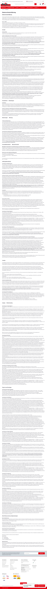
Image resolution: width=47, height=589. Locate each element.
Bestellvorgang (4, 561)
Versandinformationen (5, 566)
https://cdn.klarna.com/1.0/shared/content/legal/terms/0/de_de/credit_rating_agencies (14, 253)
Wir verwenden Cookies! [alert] (27, 585)
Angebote (36, 7)
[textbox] (33, 1)
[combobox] (33, 1)
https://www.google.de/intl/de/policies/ (31, 485)
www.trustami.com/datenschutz (8, 129)
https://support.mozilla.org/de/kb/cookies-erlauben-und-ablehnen (16, 277)
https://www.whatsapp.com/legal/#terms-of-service (9, 98)
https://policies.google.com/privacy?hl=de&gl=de (12, 333)
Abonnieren (41, 553)
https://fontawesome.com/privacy (31, 512)
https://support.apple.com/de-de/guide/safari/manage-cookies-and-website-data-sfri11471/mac (18, 278)
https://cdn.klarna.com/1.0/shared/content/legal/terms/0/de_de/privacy (12, 257)
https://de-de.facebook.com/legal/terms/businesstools (32, 340)
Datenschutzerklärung (16, 552)
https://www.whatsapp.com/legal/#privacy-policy (25, 98)
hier (24, 395)
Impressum (11, 566)
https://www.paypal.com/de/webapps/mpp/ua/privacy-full (10, 209)
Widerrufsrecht (12, 569)
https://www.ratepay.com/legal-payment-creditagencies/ (28, 206)
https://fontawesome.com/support (7, 513)
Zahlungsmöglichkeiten (5, 565)
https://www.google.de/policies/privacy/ (8, 384)
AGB (10, 564)
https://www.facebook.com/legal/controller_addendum (10, 418)
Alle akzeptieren (42, 585)
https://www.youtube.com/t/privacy (29, 471)
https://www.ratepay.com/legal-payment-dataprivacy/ (11, 206)
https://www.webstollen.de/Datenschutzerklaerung (30, 299)
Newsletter (3, 564)
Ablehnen (36, 585)
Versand (12, 585)
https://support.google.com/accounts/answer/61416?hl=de (13, 274)
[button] (40, 4)
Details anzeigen (26, 586)
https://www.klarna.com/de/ (22, 255)
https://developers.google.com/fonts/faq (10, 486)
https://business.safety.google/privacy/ (28, 333)
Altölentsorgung (12, 561)
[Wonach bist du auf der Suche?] (35, 4)
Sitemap (11, 565)
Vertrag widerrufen (23, 583)
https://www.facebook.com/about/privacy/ (10, 363)
